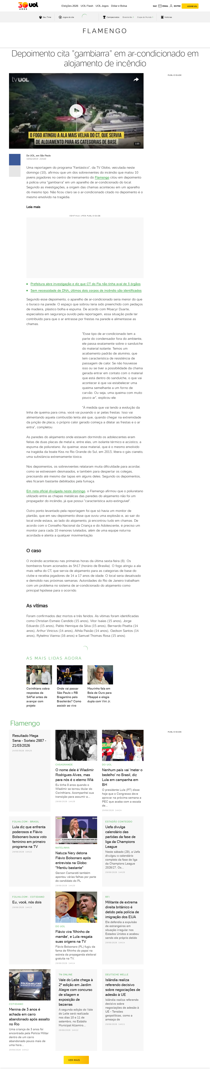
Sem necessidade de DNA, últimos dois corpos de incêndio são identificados (86, 290)
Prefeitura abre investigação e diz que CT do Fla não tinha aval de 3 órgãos (86, 284)
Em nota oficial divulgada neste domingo (55, 491)
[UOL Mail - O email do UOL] (163, 6)
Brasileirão (127, 17)
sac (155, 6)
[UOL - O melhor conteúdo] (28, 6)
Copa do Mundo (144, 17)
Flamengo (105, 31)
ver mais (74, 1060)
